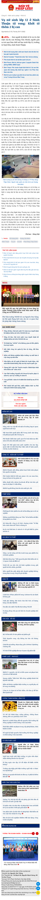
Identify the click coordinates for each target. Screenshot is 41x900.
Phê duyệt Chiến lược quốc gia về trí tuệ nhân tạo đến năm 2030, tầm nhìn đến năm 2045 (20, 440)
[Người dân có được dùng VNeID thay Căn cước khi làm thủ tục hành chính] (9, 748)
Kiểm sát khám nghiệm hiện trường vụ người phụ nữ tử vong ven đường (20, 685)
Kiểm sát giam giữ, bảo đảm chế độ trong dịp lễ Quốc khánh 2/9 (28, 417)
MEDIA (4, 283)
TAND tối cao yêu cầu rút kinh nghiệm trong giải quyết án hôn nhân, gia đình (20, 566)
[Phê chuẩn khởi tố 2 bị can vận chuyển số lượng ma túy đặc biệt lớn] (9, 462)
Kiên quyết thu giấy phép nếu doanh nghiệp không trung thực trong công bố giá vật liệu (20, 572)
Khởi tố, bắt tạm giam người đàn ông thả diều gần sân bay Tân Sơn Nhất (21, 270)
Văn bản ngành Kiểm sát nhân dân (20, 405)
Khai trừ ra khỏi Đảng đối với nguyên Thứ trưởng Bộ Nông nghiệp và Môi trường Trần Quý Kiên (20, 721)
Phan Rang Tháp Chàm (31, 241)
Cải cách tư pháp (9, 537)
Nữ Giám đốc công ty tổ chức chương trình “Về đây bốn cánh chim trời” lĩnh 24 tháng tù (20, 524)
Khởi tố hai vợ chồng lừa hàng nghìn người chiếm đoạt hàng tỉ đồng (21, 275)
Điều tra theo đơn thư (11, 782)
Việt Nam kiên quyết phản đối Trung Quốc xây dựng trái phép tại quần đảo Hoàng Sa (20, 434)
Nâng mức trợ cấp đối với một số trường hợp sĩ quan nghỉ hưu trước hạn (20, 427)
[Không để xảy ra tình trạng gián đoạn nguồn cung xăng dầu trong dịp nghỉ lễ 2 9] (9, 587)
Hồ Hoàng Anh (14, 238)
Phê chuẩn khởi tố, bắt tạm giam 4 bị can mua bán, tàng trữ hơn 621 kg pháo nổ (21, 263)
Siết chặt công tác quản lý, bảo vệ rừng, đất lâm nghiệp (21, 350)
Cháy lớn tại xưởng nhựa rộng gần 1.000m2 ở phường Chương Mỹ (20, 645)
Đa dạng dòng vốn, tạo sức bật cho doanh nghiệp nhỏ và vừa (20, 612)
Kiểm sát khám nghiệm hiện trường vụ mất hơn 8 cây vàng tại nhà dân (21, 356)
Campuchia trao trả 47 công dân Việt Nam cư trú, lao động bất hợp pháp (28, 662)
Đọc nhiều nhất (8, 327)
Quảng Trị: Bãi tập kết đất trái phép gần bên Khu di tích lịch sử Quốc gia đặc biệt (20, 800)
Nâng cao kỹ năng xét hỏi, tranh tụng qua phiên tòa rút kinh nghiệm (20, 554)
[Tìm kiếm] (38, 893)
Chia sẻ (38, 884)
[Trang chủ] (20, 7)
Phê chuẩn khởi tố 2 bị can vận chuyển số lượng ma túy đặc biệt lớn (21, 258)
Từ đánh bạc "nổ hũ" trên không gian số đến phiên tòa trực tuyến (21, 344)
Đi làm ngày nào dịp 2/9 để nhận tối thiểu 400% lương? (20, 763)
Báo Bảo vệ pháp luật (9, 825)
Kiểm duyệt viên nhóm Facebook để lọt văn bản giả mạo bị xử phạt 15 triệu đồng (20, 483)
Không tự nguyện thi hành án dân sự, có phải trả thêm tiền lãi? (20, 775)
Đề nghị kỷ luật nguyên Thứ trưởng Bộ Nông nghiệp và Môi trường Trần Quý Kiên (20, 734)
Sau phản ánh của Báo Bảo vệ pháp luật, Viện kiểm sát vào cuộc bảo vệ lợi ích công (20, 813)
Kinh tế (5, 579)
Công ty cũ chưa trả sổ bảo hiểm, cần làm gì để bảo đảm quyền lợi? (20, 691)
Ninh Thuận (5, 241)
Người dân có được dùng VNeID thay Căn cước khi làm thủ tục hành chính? (28, 746)
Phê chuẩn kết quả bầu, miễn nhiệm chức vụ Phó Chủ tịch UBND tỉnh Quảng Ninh (21, 387)
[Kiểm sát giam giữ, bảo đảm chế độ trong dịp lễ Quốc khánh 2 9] (9, 419)
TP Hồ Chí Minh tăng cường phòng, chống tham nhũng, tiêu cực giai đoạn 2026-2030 (20, 715)
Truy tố (13, 241)
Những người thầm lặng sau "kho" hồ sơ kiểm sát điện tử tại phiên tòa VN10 (20, 518)
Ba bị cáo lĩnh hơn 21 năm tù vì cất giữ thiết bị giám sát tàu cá (20, 530)
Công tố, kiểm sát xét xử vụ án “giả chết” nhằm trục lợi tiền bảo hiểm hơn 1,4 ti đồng (28, 500)
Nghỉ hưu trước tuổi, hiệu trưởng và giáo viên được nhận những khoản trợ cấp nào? (20, 757)
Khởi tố (23, 15)
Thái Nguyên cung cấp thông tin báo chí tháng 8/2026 (20, 639)
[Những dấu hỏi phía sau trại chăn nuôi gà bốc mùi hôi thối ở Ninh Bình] (9, 790)
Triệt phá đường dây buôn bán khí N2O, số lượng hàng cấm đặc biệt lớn (20, 602)
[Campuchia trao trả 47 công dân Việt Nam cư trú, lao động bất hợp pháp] (9, 664)
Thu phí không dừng (8, 899)
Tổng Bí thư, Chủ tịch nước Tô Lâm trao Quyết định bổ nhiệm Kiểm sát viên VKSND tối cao (21, 332)
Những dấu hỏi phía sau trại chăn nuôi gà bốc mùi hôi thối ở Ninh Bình (28, 788)
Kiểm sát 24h (7, 412)
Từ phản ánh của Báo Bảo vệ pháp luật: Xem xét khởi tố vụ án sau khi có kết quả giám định (20, 806)
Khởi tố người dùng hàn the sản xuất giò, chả (17, 267)
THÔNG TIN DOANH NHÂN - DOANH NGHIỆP (17, 833)
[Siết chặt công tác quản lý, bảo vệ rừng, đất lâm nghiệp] (9, 626)
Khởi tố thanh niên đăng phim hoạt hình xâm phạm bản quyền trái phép (21, 254)
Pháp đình (6, 494)
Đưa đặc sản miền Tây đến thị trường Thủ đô (17, 607)
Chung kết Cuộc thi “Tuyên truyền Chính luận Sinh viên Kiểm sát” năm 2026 (21, 368)
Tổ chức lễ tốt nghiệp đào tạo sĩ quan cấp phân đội (19, 650)
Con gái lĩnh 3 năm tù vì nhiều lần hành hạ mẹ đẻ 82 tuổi (21, 381)
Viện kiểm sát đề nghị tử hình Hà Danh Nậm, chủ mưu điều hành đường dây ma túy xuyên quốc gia (21, 362)
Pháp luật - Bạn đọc (10, 656)
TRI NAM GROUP (7, 897)
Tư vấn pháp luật (9, 740)
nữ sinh (19, 241)
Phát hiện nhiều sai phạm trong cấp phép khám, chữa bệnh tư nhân (20, 728)
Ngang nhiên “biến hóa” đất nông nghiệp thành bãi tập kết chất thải (20, 679)
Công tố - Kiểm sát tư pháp (10, 15)
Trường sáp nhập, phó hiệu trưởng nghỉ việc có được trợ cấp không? (20, 769)
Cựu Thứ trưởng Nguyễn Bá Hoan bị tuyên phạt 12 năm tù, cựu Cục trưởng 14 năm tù (21, 374)
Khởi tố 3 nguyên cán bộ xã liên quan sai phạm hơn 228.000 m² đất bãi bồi (20, 673)
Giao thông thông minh (21, 897)
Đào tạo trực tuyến (21, 899)
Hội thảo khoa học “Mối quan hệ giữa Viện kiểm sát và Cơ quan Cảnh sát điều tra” (20, 560)
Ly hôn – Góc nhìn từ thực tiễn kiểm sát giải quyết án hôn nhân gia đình (28, 543)
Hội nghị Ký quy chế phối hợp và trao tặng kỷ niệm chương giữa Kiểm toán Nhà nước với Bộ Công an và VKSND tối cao (20, 310)
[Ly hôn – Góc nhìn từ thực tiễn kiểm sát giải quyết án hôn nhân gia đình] (9, 545)
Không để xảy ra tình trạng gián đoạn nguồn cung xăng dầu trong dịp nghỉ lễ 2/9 (28, 585)
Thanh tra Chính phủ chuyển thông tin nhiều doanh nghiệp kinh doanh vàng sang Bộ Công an (28, 705)
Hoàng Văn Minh (25, 238)
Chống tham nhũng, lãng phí (13, 698)
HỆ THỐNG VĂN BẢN (20, 393)
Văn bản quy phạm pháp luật (20, 398)
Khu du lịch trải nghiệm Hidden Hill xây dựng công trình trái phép (20, 819)
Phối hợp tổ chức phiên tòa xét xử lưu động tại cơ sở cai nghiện (20, 512)
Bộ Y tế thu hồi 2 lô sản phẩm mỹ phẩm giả (16, 634)
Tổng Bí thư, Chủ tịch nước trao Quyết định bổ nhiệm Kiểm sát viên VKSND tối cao (21, 338)
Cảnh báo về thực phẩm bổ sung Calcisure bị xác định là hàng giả (20, 596)
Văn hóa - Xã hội (8, 619)
